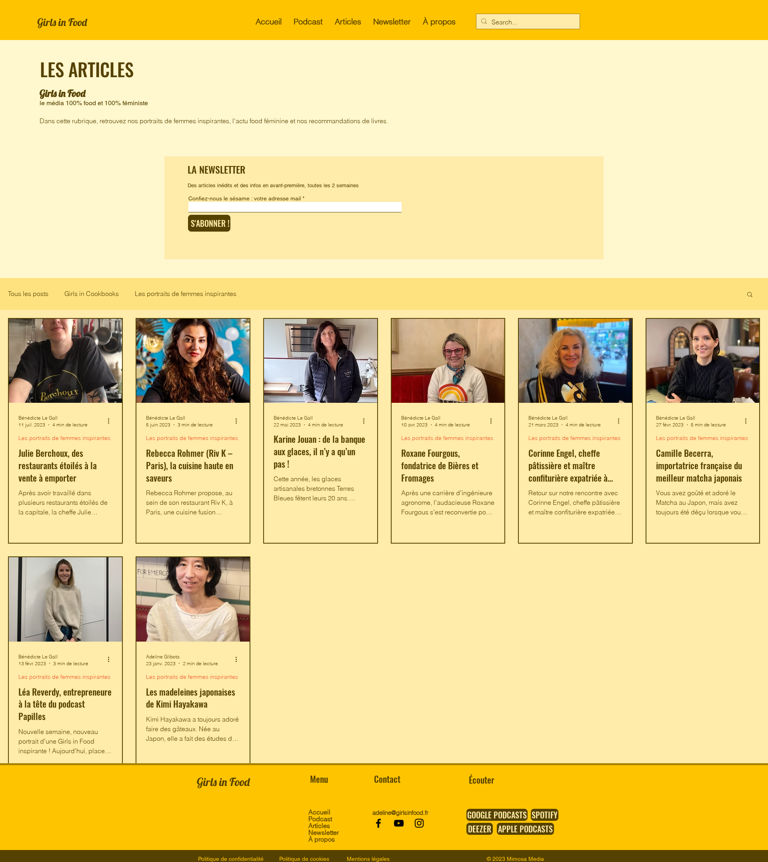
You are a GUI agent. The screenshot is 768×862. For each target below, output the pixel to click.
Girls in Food (62, 22)
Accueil (319, 812)
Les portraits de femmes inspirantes (185, 294)
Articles (319, 825)
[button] (750, 295)
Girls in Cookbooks (91, 294)
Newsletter (323, 832)
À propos (321, 839)
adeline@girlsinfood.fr (400, 812)
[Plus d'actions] (111, 421)
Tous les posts (28, 294)
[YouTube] (399, 823)
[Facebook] (378, 823)
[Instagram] (419, 823)
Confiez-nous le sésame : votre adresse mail (244, 198)
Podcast (320, 819)
